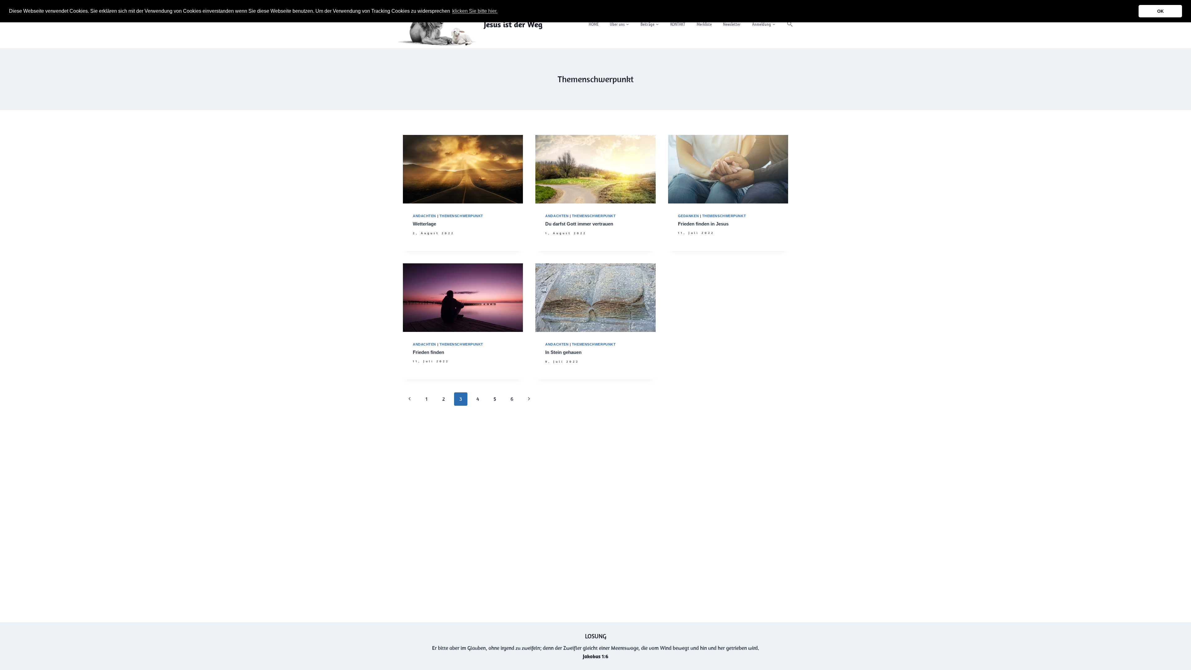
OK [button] (1160, 11)
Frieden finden (428, 352)
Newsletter (732, 24)
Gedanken (688, 216)
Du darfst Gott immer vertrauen (579, 223)
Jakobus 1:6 (595, 656)
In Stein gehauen (563, 352)
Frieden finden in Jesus (703, 223)
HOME (594, 24)
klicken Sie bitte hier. (474, 11)
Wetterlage (424, 223)
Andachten (424, 216)
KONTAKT (677, 24)
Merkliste (704, 24)
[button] (501, 11)
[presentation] (463, 169)
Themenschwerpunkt (461, 216)
